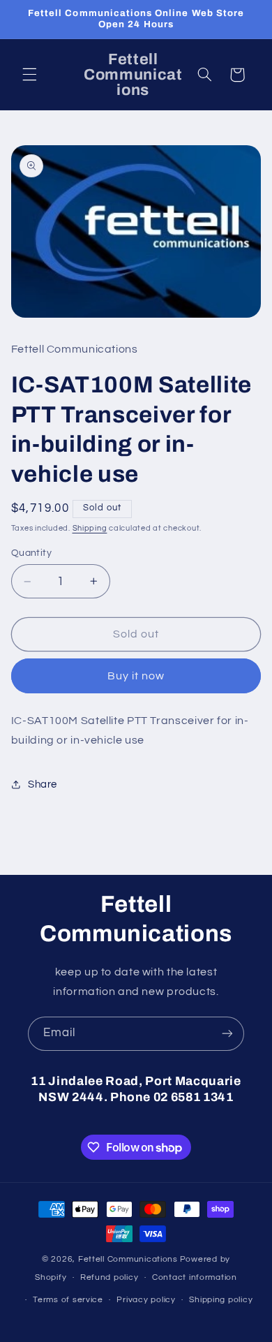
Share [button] (42, 784)
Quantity (31, 553)
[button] (29, 75)
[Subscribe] (227, 1034)
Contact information (194, 1277)
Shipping (90, 528)
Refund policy (109, 1277)
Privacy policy (145, 1300)
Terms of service (68, 1300)
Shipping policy (220, 1300)
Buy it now (136, 675)
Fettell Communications (128, 1259)
